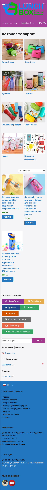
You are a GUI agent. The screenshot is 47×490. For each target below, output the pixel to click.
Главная (27, 4)
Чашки (11, 313)
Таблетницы (14, 326)
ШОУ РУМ (42, 23)
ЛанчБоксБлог (27, 23)
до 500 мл (6, 376)
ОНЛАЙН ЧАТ (10, 435)
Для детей (9, 353)
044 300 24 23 (10, 438)
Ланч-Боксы (14, 301)
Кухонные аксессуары (19, 332)
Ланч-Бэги (36, 301)
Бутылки (12, 307)
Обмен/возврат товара (14, 444)
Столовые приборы (17, 319)
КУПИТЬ (7, 217)
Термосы (30, 307)
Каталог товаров (9, 23)
